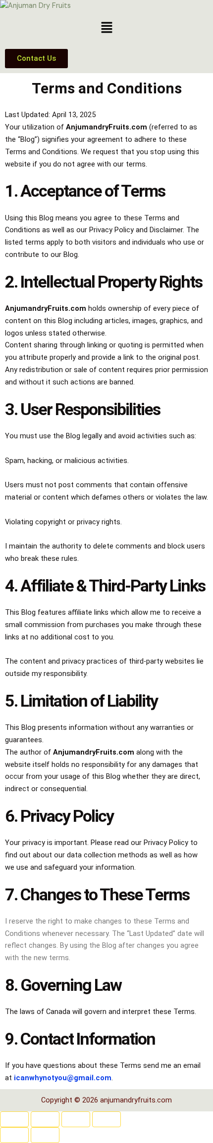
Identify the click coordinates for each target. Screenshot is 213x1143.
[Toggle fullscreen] (45, 1119)
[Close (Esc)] (106, 1119)
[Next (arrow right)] (45, 1135)
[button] (106, 28)
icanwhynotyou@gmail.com (62, 1077)
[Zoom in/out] (14, 1119)
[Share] (75, 1119)
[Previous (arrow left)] (14, 1135)
